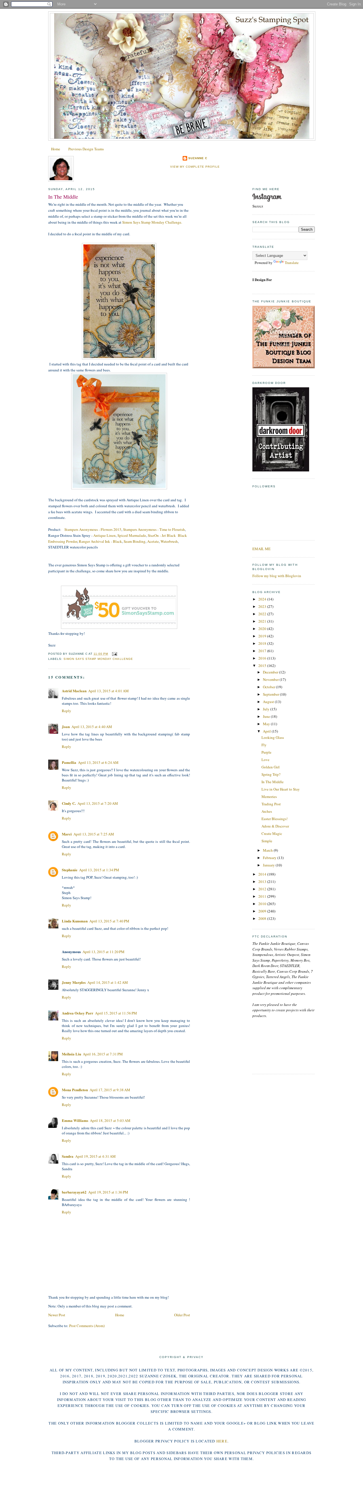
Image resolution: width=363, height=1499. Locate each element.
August (269, 701)
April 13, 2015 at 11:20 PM (103, 951)
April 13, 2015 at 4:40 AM (91, 726)
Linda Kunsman (75, 921)
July (266, 709)
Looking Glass (272, 737)
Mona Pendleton (75, 1089)
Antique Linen (104, 535)
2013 (262, 881)
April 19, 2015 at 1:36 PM (108, 1192)
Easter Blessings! (274, 818)
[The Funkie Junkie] (283, 366)
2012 (262, 888)
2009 (262, 911)
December (271, 672)
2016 (262, 658)
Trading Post (271, 803)
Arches (266, 811)
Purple (266, 752)
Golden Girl (270, 767)
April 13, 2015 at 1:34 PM (99, 869)
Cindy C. (69, 803)
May (267, 723)
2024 (262, 599)
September (271, 694)
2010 (262, 903)
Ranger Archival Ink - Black (100, 541)
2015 (262, 665)
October (269, 686)
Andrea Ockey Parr (77, 1013)
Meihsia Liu (71, 1054)
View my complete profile (195, 166)
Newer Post (56, 1314)
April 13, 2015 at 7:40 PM (109, 921)
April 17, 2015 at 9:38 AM (110, 1089)
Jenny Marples (74, 982)
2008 (262, 918)
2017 (262, 650)
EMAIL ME (261, 548)
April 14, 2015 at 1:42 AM (107, 982)
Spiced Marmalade (131, 535)
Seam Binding (134, 541)
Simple (266, 840)
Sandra (67, 1156)
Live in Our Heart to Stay (280, 789)
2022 (262, 613)
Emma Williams (75, 1120)
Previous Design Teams (86, 148)
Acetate (153, 541)
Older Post (182, 1314)
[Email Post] (113, 653)
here (221, 1441)
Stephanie (69, 869)
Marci (67, 834)
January (269, 865)
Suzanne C (197, 158)
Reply (66, 710)
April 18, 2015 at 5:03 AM (110, 1120)
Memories (269, 796)
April (267, 731)
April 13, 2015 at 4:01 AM (108, 690)
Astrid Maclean (74, 690)
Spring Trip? (270, 774)
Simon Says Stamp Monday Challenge (98, 658)
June (267, 716)
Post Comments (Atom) (87, 1325)
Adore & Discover (275, 826)
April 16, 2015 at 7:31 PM (103, 1054)
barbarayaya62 (74, 1192)
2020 (262, 628)
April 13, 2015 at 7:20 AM (97, 803)
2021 (262, 621)
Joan (66, 726)
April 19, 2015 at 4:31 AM (95, 1156)
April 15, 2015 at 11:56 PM (116, 1013)
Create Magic (271, 833)
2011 (262, 896)
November (271, 679)
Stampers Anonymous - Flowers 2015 (92, 529)
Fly (264, 744)
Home (55, 148)
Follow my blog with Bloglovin (276, 575)
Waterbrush (169, 541)
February (270, 857)
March (268, 850)
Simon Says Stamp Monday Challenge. (152, 222)
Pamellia (69, 762)
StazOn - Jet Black (162, 535)
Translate (292, 262)
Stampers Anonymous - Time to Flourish (154, 529)
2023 (262, 606)
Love (265, 759)
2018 (262, 643)
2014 (262, 874)
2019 (262, 636)
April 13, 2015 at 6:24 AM (98, 762)
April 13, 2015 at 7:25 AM (93, 834)
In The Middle (63, 196)
